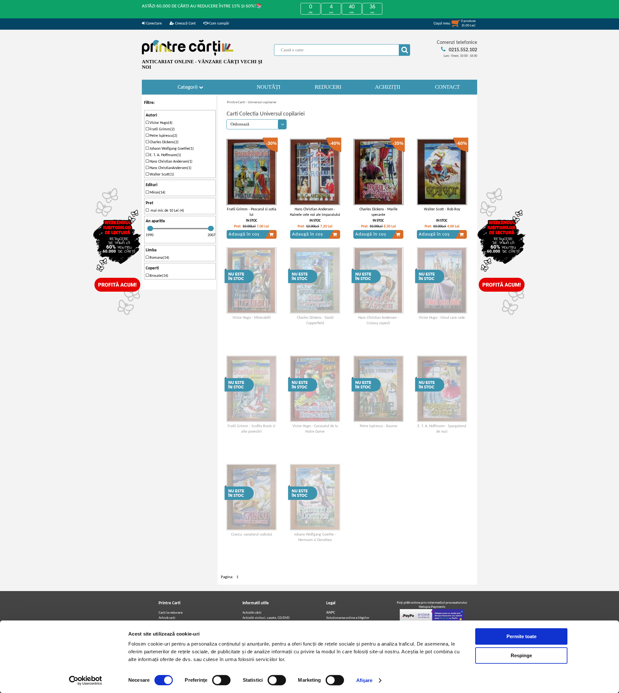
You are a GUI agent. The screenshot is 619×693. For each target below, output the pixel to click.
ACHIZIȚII (387, 87)
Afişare (364, 680)
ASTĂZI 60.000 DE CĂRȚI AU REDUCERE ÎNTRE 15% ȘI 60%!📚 (202, 6)
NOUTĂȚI (268, 87)
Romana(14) (159, 258)
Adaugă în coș (244, 234)
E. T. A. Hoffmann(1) (165, 155)
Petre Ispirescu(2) (163, 136)
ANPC (330, 613)
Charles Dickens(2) (164, 142)
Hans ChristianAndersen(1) (170, 168)
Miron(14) (157, 193)
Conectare (153, 23)
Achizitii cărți (251, 613)
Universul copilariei (262, 102)
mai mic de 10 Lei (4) (166, 211)
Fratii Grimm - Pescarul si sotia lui (251, 212)
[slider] (150, 228)
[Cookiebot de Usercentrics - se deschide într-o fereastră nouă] (85, 680)
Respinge (521, 655)
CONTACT (447, 87)
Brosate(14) (158, 276)
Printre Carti (236, 102)
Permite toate (521, 636)
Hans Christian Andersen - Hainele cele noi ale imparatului (315, 212)
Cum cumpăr (218, 23)
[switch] (221, 680)
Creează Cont (185, 23)
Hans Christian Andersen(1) (170, 162)
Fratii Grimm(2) (162, 129)
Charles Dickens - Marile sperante (378, 212)
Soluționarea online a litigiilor (347, 618)
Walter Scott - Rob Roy (442, 209)
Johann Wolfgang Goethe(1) (171, 149)
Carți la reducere (170, 613)
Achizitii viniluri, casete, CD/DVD (266, 618)
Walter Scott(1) (161, 174)
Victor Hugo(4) (160, 123)
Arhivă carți (167, 618)
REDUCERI (328, 87)
